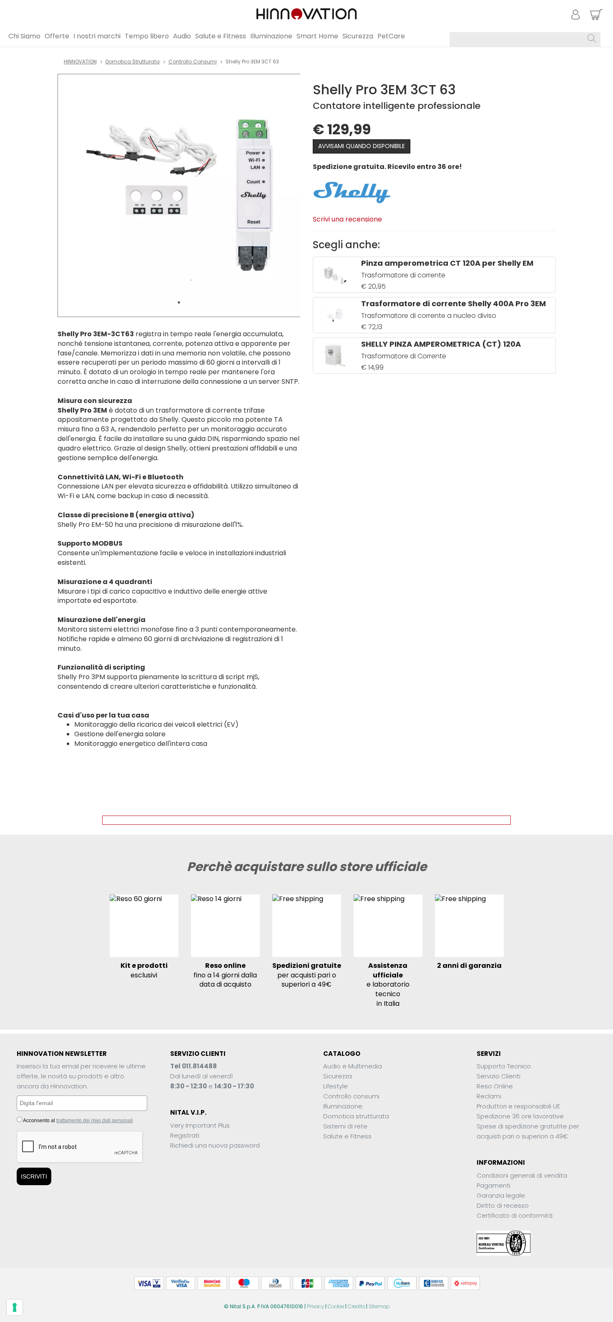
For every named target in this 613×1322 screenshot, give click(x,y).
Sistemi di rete (345, 1126)
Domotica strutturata (356, 1116)
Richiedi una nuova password (215, 1145)
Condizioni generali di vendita (522, 1175)
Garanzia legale (501, 1195)
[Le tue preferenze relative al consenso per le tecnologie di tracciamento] (15, 1307)
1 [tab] (179, 302)
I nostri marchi (97, 36)
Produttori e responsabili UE (518, 1106)
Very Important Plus (200, 1125)
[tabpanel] (179, 195)
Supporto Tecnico (504, 1066)
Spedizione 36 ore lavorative (520, 1116)
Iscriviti (34, 1176)
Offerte (57, 36)
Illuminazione (271, 36)
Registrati (184, 1135)
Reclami (489, 1096)
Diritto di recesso (503, 1205)
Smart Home (317, 36)
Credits (356, 1306)
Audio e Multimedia (352, 1066)
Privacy (315, 1306)
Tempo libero (147, 36)
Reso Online (495, 1086)
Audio (182, 36)
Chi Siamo (24, 36)
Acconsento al (77, 1120)
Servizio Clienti (498, 1076)
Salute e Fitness (220, 36)
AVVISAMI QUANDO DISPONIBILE (361, 146)
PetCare (391, 36)
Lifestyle (335, 1086)
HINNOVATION (80, 61)
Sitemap (379, 1306)
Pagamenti (493, 1185)
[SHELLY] (352, 191)
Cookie (336, 1306)
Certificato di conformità (515, 1215)
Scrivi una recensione (347, 219)
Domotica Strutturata (133, 61)
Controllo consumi (192, 61)
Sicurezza (357, 36)
